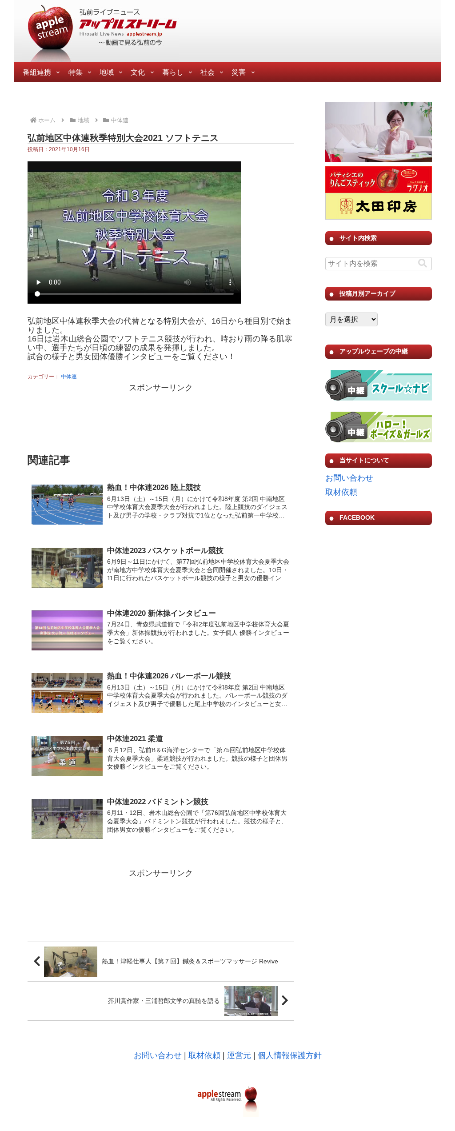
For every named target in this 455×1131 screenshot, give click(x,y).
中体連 (69, 376)
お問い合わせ (349, 477)
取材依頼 (341, 492)
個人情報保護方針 (290, 1055)
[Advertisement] (161, 417)
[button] (423, 263)
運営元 (239, 1055)
